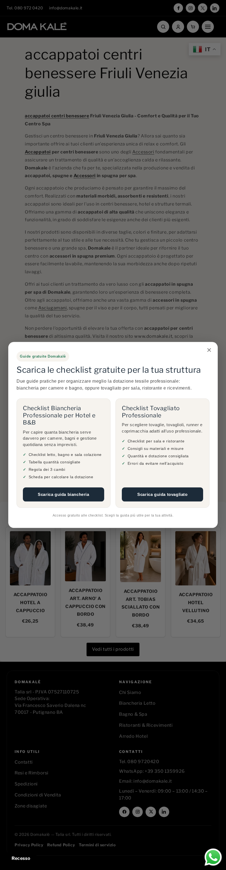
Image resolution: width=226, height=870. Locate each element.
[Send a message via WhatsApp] (213, 857)
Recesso (21, 858)
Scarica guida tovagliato (162, 494)
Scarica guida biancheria (63, 494)
